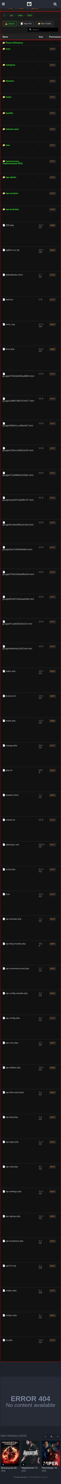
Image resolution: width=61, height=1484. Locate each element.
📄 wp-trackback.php (13, 1241)
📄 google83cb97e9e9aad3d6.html (18, 598)
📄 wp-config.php (11, 1018)
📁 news (7, 97)
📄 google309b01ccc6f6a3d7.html (18, 424)
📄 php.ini (7, 770)
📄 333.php (8, 225)
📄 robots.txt (9, 820)
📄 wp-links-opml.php (13, 1092)
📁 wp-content (10, 193)
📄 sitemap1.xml (11, 844)
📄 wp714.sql (9, 1266)
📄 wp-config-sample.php (15, 993)
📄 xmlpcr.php (10, 1290)
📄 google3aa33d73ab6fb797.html (18, 499)
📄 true (6, 894)
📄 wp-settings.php (12, 1191)
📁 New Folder (44, 23)
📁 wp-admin (9, 177)
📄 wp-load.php (10, 1117)
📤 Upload (9, 23)
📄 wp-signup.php (11, 1216)
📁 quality (8, 113)
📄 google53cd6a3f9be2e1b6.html (18, 523)
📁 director (8, 81)
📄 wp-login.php (10, 1142)
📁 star (6, 145)
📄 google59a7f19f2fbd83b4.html (17, 548)
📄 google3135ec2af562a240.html (18, 449)
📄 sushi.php (9, 869)
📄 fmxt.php (8, 349)
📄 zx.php (7, 1340)
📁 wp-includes (11, 209)
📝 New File (26, 23)
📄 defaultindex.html (13, 275)
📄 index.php (9, 671)
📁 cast (6, 49)
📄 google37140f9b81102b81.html (18, 474)
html (30, 15)
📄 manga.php (10, 745)
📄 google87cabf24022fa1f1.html (17, 622)
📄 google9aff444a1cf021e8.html (17, 647)
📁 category (9, 65)
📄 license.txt (9, 696)
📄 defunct (8, 299)
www (20, 15)
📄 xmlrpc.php (10, 1315)
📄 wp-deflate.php (11, 1067)
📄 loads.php (9, 721)
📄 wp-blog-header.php (14, 944)
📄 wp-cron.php (10, 1043)
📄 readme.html (10, 795)
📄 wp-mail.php (10, 1167)
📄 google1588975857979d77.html (18, 399)
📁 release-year (11, 129)
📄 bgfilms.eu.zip (11, 250)
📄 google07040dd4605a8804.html (18, 375)
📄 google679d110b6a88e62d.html (18, 573)
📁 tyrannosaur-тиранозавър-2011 (13, 162)
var (11, 15)
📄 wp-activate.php (12, 919)
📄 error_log (9, 324)
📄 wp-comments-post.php (16, 968)
